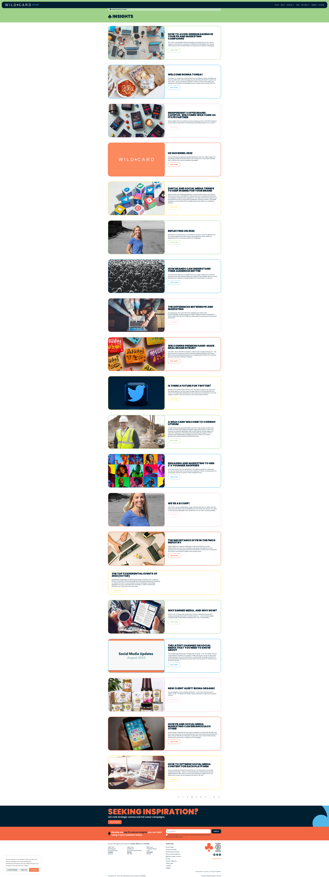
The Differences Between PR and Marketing (190, 308)
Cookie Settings (12, 870)
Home (113, 9)
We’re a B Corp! (179, 503)
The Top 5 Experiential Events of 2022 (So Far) (134, 575)
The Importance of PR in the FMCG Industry (191, 541)
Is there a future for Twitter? (189, 386)
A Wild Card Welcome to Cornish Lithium (191, 423)
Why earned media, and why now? (192, 610)
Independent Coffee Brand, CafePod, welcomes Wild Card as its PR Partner (192, 115)
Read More (174, 50)
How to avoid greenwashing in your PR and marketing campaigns (190, 36)
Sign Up (216, 831)
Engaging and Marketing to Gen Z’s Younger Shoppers (191, 464)
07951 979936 (216, 859)
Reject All (24, 870)
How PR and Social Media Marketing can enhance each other (189, 726)
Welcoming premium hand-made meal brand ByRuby (191, 347)
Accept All (34, 870)
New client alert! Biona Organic (191, 688)
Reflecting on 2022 (181, 231)
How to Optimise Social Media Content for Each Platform (189, 765)
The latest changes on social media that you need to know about (189, 648)
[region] (22, 865)
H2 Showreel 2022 (180, 153)
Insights (119, 9)
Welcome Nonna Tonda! (185, 74)
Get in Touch (115, 822)
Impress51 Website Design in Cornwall (211, 876)
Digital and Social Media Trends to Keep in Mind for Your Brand (191, 189)
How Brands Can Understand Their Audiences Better (189, 270)
